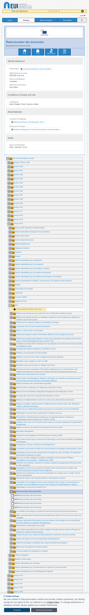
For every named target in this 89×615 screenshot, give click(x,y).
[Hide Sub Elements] (7, 159)
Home (10, 20)
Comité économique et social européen (37, 69)
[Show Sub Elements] (9, 163)
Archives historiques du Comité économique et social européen (36, 129)
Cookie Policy (53, 602)
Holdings (26, 20)
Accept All (17, 610)
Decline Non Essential (44, 610)
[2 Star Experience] (52, 11)
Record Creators (46, 20)
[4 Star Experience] (57, 11)
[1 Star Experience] (49, 11)
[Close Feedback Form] (82, 11)
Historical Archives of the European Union (28, 122)
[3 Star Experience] (54, 11)
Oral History (67, 20)
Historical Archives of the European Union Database (24, 6)
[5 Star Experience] (59, 11)
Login (81, 15)
